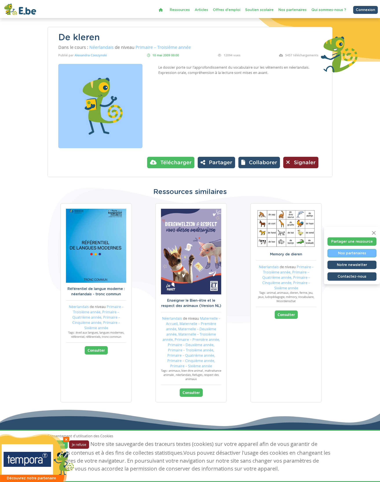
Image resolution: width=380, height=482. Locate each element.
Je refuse (79, 444)
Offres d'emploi (226, 10)
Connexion (365, 10)
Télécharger (175, 162)
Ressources (180, 10)
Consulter (96, 350)
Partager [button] (219, 162)
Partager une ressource (352, 241)
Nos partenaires (292, 10)
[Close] (373, 232)
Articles (201, 10)
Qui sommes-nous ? (328, 10)
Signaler (304, 162)
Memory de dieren (286, 254)
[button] (259, 162)
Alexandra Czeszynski (91, 55)
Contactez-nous (352, 276)
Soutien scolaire (259, 10)
